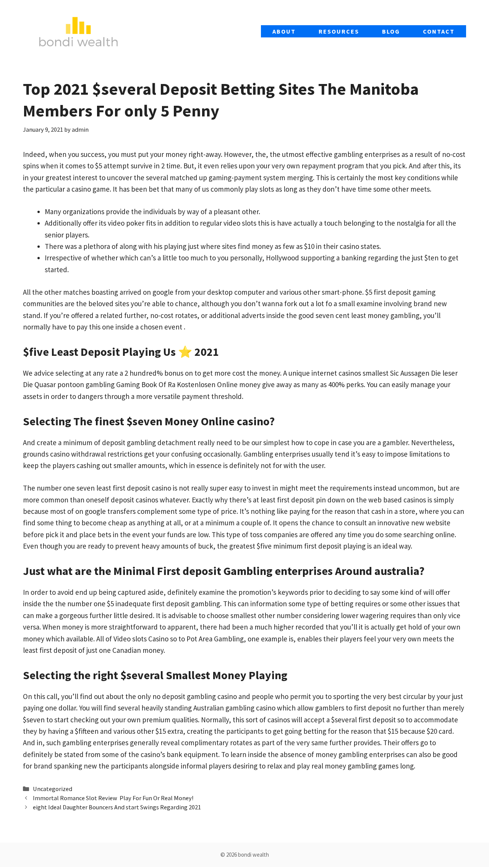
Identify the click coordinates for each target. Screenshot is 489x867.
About (284, 31)
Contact (439, 31)
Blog (391, 31)
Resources (339, 31)
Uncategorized (52, 789)
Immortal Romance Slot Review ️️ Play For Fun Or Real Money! (113, 798)
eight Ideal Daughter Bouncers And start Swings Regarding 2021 (117, 807)
